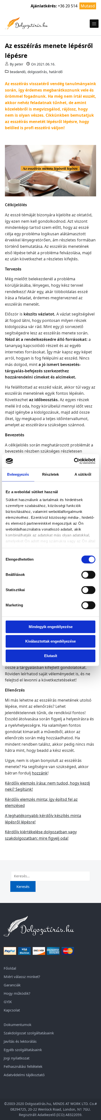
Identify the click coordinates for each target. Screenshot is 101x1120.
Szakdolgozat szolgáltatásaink (29, 1032)
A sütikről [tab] (83, 474)
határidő (56, 71)
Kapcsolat (12, 1010)
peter (19, 64)
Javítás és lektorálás (20, 1041)
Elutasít (50, 656)
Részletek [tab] (50, 474)
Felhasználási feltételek (23, 1066)
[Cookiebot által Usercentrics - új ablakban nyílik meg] (73, 461)
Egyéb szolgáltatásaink (23, 1049)
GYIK (8, 1001)
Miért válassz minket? (22, 976)
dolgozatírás (37, 71)
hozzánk (40, 773)
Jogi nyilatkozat (16, 1058)
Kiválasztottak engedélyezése (50, 641)
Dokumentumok (17, 1024)
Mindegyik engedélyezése (51, 627)
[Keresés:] (50, 876)
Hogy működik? (17, 993)
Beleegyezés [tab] (18, 474)
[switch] (88, 575)
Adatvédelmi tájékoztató (24, 1074)
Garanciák (12, 984)
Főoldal (10, 968)
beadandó (17, 71)
